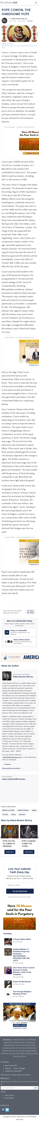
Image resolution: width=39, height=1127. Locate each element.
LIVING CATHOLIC (23, 810)
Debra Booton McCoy (19, 19)
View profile (21, 21)
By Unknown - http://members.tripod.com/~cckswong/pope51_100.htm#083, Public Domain (19, 45)
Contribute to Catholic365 (13, 1071)
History (13, 814)
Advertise (8, 1068)
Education (22, 814)
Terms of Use (9, 1095)
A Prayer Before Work (22, 939)
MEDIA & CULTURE (8, 810)
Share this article (30, 611)
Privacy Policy (9, 1098)
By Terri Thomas (18, 963)
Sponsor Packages (19, 1068)
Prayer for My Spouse (22, 982)
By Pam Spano (18, 942)
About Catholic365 (11, 1065)
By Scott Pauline (18, 977)
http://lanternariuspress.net (12, 757)
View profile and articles (12, 768)
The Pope (5, 814)
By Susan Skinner (18, 984)
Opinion (34, 810)
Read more (10, 852)
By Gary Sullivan (18, 996)
